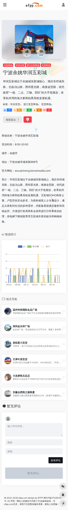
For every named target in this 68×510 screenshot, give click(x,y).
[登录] (63, 5)
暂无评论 (14, 406)
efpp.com (22, 497)
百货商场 (8, 65)
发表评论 (56, 460)
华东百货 (20, 65)
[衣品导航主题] (34, 5)
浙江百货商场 (33, 65)
